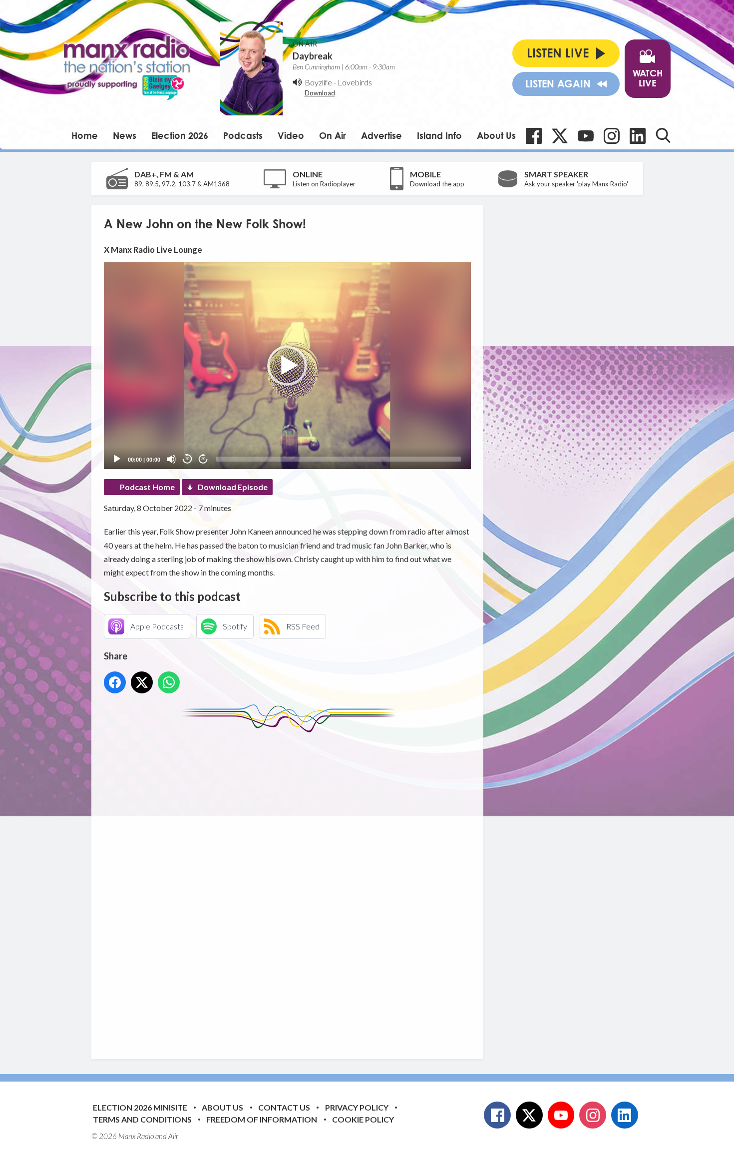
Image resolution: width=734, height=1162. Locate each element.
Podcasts (243, 135)
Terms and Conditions (142, 1119)
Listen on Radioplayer (324, 184)
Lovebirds (355, 82)
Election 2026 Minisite (140, 1107)
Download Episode (233, 487)
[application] (287, 365)
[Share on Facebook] (115, 682)
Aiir (173, 1136)
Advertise (381, 135)
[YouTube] (586, 136)
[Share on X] (142, 682)
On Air (332, 135)
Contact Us (284, 1107)
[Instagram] (612, 136)
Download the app (437, 184)
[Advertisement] (291, 888)
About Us (496, 135)
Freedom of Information (261, 1119)
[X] (560, 136)
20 (187, 459)
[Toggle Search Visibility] (663, 135)
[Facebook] (534, 136)
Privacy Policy (356, 1107)
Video (291, 135)
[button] (287, 366)
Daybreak (313, 55)
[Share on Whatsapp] (169, 682)
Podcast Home (147, 487)
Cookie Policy (363, 1119)
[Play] (117, 459)
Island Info (439, 135)
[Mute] (171, 459)
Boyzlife (318, 82)
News (124, 135)
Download (320, 93)
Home (84, 135)
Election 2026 (179, 135)
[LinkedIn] (638, 136)
